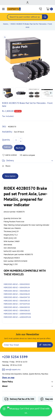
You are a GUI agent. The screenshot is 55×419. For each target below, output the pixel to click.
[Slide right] (51, 93)
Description (10, 176)
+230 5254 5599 (15, 357)
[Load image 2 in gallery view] (21, 93)
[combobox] (24, 17)
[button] (27, 160)
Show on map (8, 377)
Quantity (6, 139)
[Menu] (3, 9)
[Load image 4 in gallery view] (47, 93)
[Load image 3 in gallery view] (34, 93)
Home (5, 24)
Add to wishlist (11, 155)
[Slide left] (4, 93)
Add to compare (29, 155)
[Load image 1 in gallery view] (8, 93)
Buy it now (20, 148)
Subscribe (47, 345)
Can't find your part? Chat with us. (27, 410)
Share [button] (7, 166)
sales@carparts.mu (13, 369)
